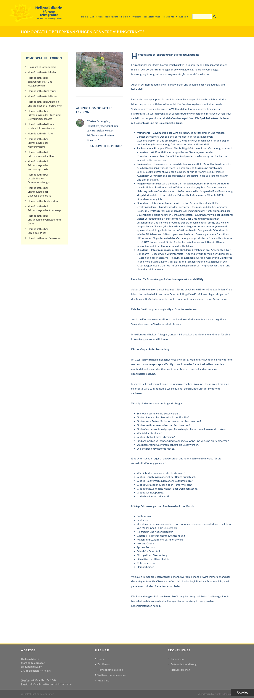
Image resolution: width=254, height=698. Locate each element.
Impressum (177, 658)
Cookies (242, 692)
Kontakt (183, 16)
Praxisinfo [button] (169, 16)
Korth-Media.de (224, 693)
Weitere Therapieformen (146, 16)
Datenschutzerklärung (184, 664)
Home (84, 16)
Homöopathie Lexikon (117, 16)
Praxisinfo (103, 680)
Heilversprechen (180, 669)
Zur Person (96, 16)
